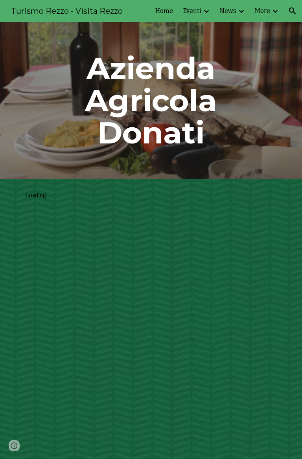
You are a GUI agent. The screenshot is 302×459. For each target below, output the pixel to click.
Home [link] (164, 11)
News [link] (228, 11)
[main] (151, 100)
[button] (292, 11)
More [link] (262, 11)
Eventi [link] (192, 11)
